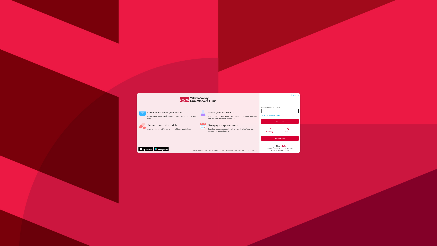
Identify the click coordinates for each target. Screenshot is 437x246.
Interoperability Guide (199, 150)
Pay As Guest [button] (280, 138)
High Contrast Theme (249, 150)
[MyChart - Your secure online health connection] (198, 99)
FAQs (211, 150)
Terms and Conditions (233, 150)
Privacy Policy (219, 150)
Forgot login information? (271, 115)
